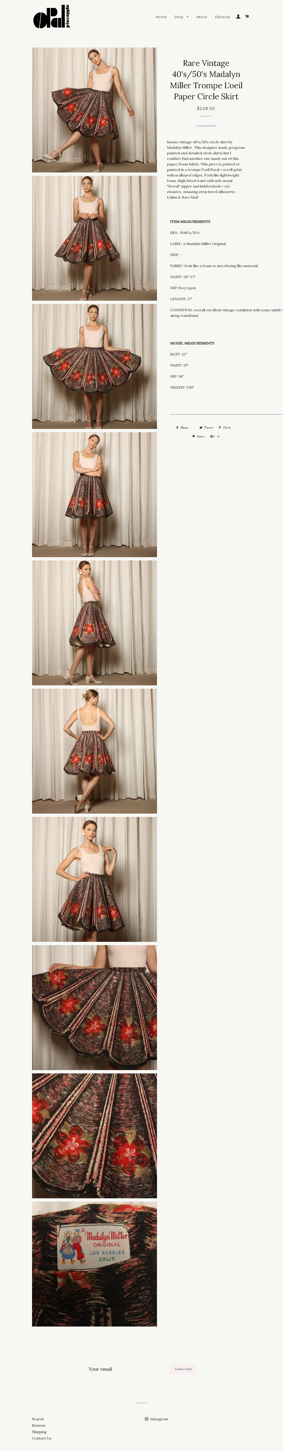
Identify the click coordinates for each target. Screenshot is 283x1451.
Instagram (158, 1419)
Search (38, 1419)
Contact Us (42, 1438)
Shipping (39, 1432)
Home (161, 17)
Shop (179, 17)
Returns (39, 1425)
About (202, 17)
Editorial (222, 17)
